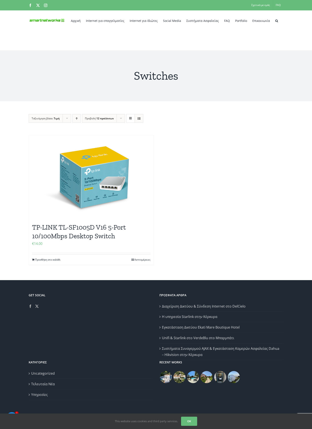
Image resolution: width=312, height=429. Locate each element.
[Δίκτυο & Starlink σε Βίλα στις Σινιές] (179, 377)
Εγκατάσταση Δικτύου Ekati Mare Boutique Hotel (201, 327)
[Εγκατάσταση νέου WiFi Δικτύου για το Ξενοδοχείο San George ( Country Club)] (206, 377)
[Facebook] (30, 306)
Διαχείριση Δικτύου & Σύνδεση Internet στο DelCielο (204, 306)
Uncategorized (43, 373)
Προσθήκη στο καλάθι (47, 259)
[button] (276, 20)
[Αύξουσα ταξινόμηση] (76, 118)
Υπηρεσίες (39, 394)
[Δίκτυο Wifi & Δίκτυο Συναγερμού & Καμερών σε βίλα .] (165, 377)
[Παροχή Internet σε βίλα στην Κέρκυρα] (233, 377)
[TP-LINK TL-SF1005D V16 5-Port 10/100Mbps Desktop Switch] (91, 177)
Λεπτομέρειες (142, 259)
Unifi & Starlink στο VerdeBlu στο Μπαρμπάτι (198, 338)
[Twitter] (37, 306)
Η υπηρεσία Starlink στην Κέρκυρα (189, 316)
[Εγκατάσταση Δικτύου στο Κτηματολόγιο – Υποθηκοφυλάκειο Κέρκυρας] (220, 377)
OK (189, 421)
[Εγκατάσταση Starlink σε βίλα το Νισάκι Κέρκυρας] (193, 377)
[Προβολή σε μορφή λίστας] (139, 118)
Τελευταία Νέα (43, 384)
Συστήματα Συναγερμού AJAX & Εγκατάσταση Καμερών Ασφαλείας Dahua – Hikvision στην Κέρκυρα (220, 351)
